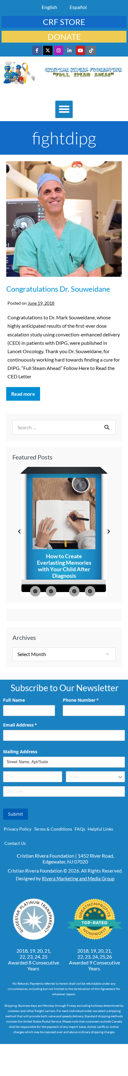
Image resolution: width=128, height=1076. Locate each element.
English (49, 7)
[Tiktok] (91, 50)
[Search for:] (64, 427)
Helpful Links (100, 829)
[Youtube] (80, 50)
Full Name (14, 700)
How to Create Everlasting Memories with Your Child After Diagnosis (64, 566)
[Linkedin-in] (69, 50)
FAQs (80, 829)
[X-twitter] (48, 50)
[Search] (106, 427)
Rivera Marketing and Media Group (78, 878)
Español (78, 7)
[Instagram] (58, 50)
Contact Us (15, 843)
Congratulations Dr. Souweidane (58, 288)
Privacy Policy (17, 829)
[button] (64, 109)
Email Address (29, 725)
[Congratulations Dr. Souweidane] (64, 219)
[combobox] (95, 776)
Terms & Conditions (53, 829)
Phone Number (90, 700)
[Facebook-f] (37, 50)
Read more (25, 392)
